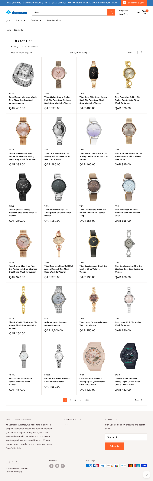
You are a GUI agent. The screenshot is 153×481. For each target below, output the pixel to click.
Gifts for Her (18, 30)
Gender (34, 20)
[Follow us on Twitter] (57, 466)
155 (86, 400)
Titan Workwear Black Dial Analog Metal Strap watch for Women (57, 213)
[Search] (111, 12)
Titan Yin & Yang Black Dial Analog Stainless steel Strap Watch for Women (57, 156)
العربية (10, 461)
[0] (144, 12)
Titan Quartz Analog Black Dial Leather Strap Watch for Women (93, 269)
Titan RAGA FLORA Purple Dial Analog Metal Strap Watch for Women (23, 325)
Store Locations (53, 20)
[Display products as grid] (136, 52)
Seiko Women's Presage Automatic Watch (55, 323)
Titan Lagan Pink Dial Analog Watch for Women (128, 323)
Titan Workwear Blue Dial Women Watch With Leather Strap (127, 213)
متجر (8, 20)
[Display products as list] (141, 52)
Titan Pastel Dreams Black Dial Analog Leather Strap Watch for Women (93, 156)
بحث (66, 424)
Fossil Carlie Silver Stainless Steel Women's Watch (57, 380)
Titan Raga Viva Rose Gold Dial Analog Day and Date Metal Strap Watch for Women (58, 269)
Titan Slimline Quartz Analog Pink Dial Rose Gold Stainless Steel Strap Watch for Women (57, 100)
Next (137, 400)
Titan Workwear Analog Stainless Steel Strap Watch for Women (23, 213)
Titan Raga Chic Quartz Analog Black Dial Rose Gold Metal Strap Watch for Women (93, 100)
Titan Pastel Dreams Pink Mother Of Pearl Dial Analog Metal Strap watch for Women (22, 156)
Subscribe (115, 446)
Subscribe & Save (136, 3)
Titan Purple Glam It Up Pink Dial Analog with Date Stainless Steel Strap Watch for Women (23, 269)
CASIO (82, 375)
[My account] (138, 12)
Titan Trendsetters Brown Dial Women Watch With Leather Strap (92, 213)
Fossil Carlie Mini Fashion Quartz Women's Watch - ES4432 (20, 381)
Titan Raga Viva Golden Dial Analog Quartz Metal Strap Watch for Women (127, 100)
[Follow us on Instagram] (63, 466)
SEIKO (46, 318)
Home (8, 30)
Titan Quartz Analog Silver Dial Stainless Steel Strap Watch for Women (129, 269)
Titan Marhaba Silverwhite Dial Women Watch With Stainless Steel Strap (128, 156)
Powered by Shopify (14, 472)
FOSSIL (12, 93)
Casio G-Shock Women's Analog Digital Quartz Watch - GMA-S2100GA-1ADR (128, 381)
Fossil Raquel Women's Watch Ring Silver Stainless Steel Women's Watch (23, 100)
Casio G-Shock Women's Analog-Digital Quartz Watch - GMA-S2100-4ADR (92, 381)
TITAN (46, 93)
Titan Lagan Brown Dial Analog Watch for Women (93, 323)
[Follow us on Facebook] (51, 466)
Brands (19, 20)
